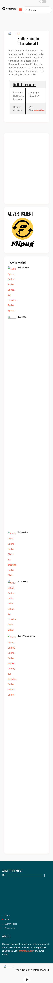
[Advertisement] (26, 170)
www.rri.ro (39, 110)
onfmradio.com (26, 951)
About (7, 919)
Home (7, 915)
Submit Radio (11, 924)
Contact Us (10, 928)
